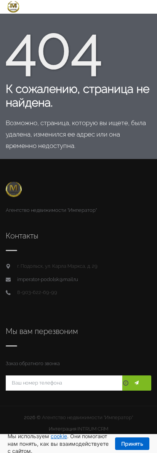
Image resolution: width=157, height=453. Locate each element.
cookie (59, 436)
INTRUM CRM (92, 429)
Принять (132, 443)
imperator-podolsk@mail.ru (47, 279)
